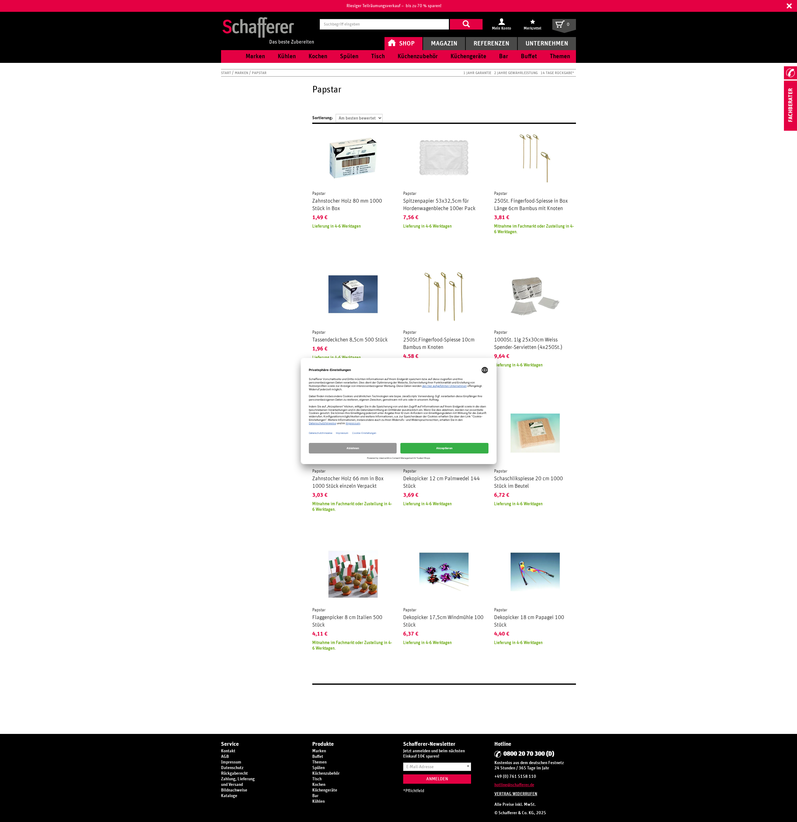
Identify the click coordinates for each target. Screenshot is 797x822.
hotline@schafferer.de (514, 785)
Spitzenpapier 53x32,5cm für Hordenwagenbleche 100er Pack (439, 204)
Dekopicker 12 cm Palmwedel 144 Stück (441, 482)
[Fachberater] (790, 129)
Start (226, 73)
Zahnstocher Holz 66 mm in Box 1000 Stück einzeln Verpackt (348, 482)
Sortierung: (322, 118)
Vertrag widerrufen (515, 794)
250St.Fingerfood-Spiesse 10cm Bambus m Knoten (438, 343)
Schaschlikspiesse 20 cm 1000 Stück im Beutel (528, 482)
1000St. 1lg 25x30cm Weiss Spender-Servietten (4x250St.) (528, 343)
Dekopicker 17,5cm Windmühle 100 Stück (443, 621)
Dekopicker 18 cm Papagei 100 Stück (529, 621)
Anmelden (437, 779)
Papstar (319, 193)
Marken (242, 73)
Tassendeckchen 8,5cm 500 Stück (350, 340)
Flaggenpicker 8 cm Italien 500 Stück (347, 621)
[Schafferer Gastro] (268, 24)
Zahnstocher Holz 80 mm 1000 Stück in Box (347, 204)
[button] (789, 5)
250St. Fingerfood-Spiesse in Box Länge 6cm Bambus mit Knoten (531, 204)
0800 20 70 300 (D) (528, 754)
